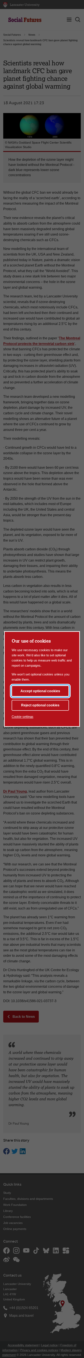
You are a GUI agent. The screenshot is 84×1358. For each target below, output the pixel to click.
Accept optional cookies (40, 691)
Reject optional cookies (40, 705)
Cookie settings (22, 716)
